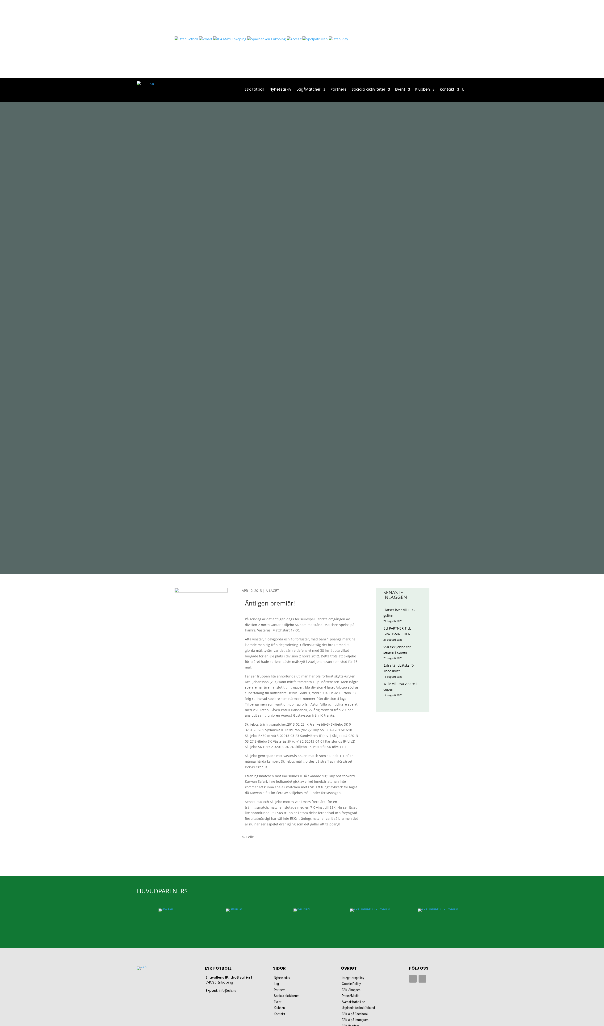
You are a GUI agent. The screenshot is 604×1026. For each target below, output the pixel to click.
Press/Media (350, 996)
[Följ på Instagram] (422, 979)
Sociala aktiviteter (368, 89)
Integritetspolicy (353, 978)
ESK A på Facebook (355, 1014)
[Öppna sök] (463, 89)
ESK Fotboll (254, 89)
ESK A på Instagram (355, 1020)
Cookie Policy (351, 984)
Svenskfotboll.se (353, 1002)
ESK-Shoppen (351, 990)
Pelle (250, 837)
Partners (338, 89)
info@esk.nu (227, 990)
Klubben (422, 89)
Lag (276, 984)
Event (400, 89)
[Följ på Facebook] (413, 979)
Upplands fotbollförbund (358, 1008)
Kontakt (447, 89)
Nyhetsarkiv (280, 89)
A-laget (272, 590)
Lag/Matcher (309, 89)
